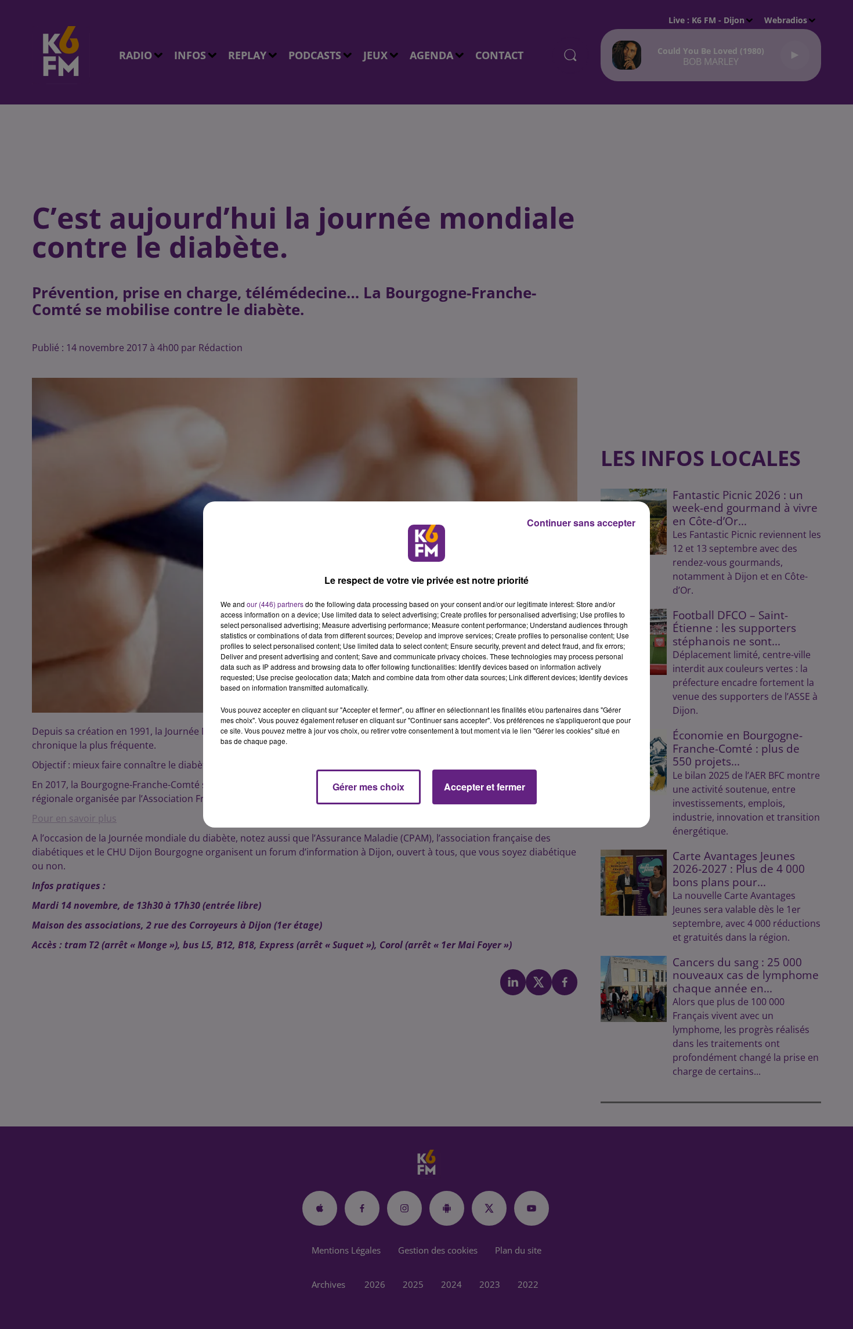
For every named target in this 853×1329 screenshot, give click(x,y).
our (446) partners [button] (275, 604)
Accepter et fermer (484, 786)
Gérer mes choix (368, 786)
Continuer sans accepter (581, 522)
